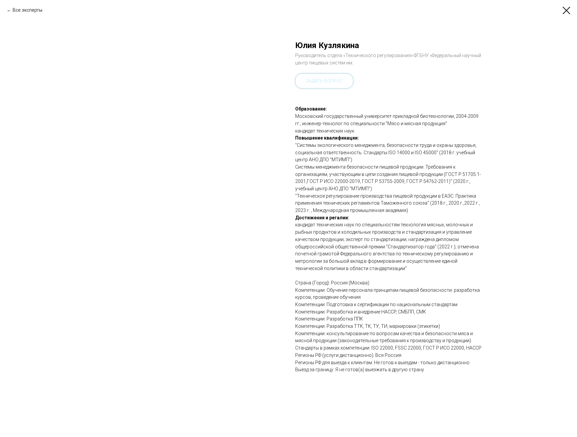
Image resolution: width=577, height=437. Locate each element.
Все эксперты (27, 10)
